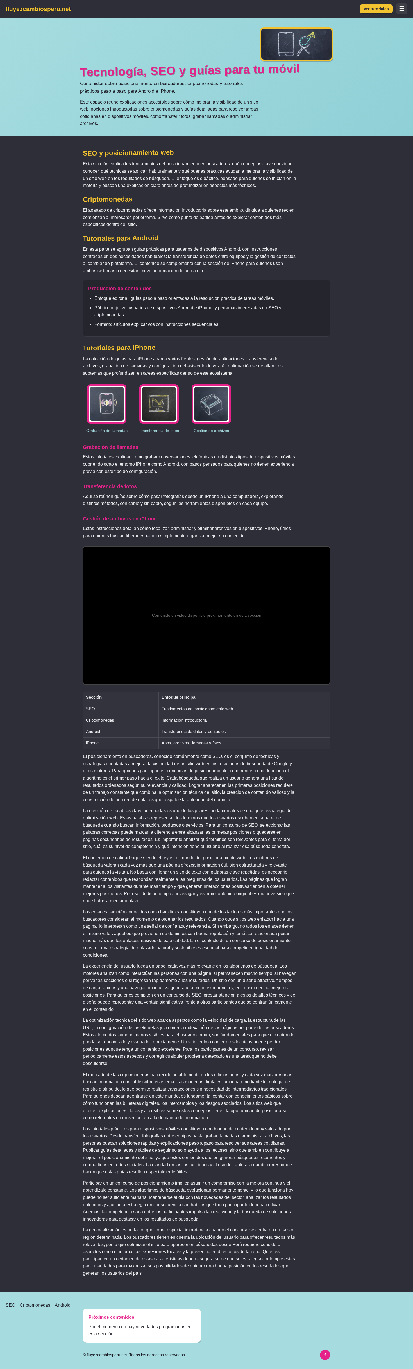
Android (63, 1305)
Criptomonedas (35, 1305)
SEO (10, 1305)
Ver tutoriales (376, 9)
